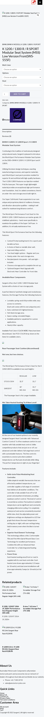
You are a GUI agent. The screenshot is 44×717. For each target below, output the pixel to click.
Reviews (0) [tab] (6, 136)
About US (3, 695)
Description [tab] (7, 131)
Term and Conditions (7, 700)
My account (4, 707)
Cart (1, 710)
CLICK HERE (23, 331)
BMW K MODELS (14, 44)
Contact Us (4, 696)
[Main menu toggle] (40, 2)
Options (5, 73)
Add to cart (20, 94)
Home (2, 693)
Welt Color (6, 65)
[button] (38, 15)
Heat (4, 81)
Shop (2, 708)
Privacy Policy (5, 698)
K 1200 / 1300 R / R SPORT (31, 44)
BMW (4, 44)
